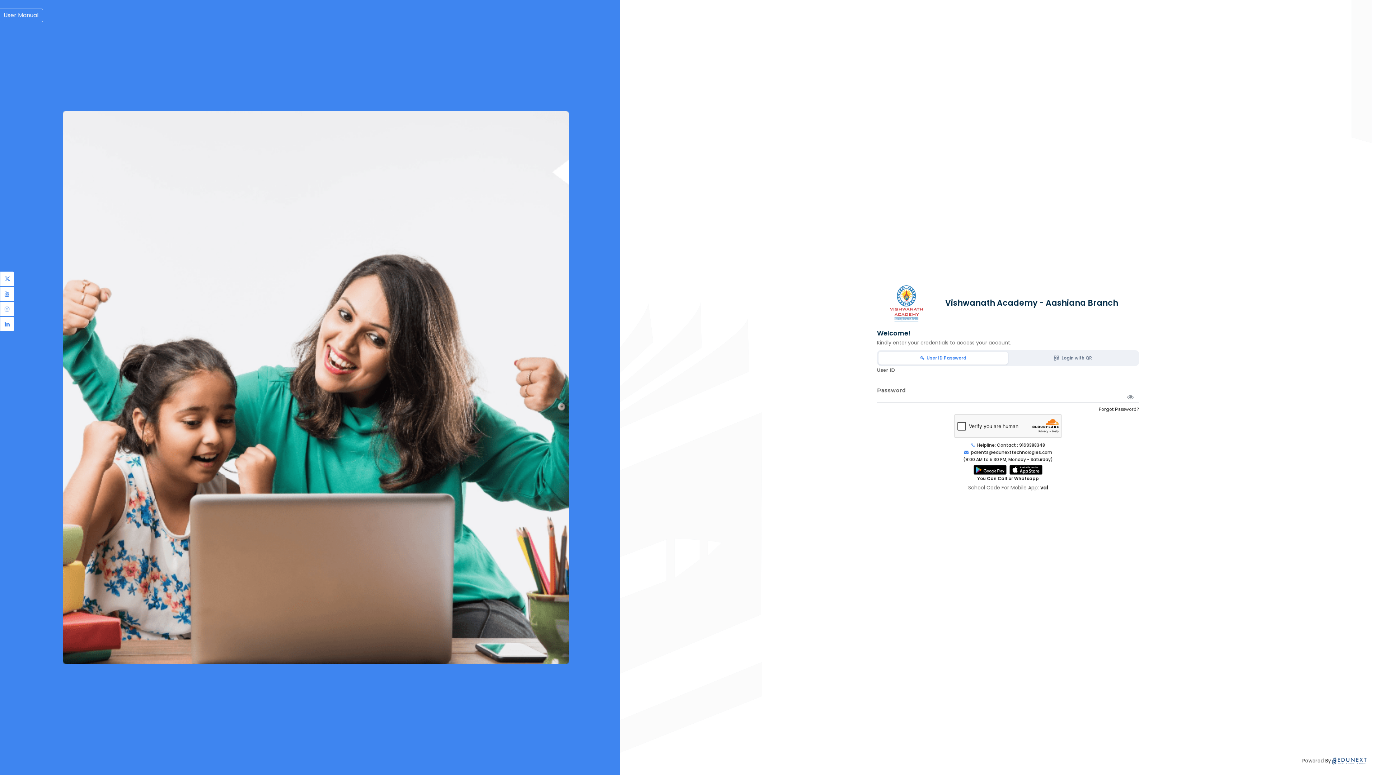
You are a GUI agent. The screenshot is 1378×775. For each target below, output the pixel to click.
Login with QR (1075, 358)
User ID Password (945, 358)
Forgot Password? (1119, 409)
